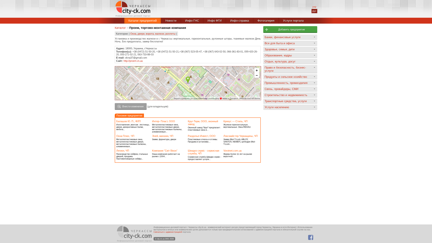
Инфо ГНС (192, 20)
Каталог (120, 28)
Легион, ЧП (122, 150)
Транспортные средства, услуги (286, 101)
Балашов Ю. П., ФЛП (128, 121)
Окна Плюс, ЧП (125, 135)
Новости (171, 20)
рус (314, 10)
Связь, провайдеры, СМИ (281, 88)
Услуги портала (293, 20)
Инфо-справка (239, 20)
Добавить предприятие (291, 29)
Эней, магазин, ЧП (162, 135)
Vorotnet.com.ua (232, 150)
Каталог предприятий (142, 20)
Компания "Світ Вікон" (164, 150)
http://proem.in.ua (133, 60)
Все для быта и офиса (280, 43)
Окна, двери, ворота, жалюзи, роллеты (153, 33)
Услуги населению (277, 107)
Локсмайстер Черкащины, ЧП (240, 135)
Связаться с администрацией (168, 232)
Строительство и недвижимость (286, 95)
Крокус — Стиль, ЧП (235, 121)
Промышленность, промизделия (286, 82)
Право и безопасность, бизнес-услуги (285, 69)
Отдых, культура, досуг (280, 61)
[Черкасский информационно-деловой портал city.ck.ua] (133, 9)
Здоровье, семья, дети (280, 49)
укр (314, 6)
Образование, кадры (278, 55)
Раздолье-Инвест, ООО (201, 135)
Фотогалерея (266, 20)
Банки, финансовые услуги (283, 37)
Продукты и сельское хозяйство (286, 76)
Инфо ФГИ (215, 20)
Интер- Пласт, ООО (163, 121)
